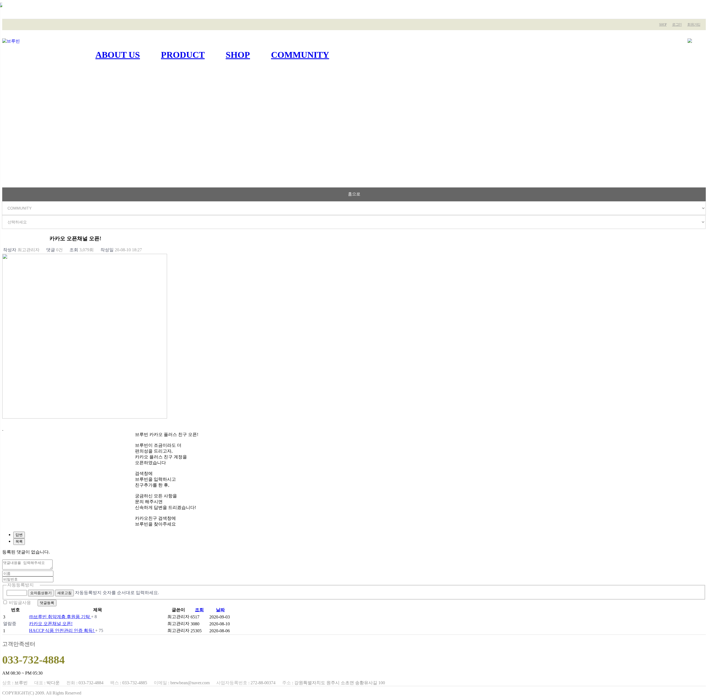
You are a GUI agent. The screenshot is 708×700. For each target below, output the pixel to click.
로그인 (677, 24)
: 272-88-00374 (245, 682)
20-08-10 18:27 (121, 249)
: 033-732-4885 (128, 682)
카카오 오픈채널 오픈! (50, 623)
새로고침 (64, 593)
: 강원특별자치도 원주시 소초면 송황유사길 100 (333, 682)
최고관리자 (21, 249)
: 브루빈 (15, 682)
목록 (19, 541)
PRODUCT (183, 55)
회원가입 (693, 24)
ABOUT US (117, 55)
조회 (199, 609)
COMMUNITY (300, 55)
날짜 (220, 609)
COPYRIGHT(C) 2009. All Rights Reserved (41, 693)
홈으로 (354, 194)
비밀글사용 (20, 602)
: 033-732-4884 (84, 682)
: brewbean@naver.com (182, 682)
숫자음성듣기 (41, 593)
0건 (54, 249)
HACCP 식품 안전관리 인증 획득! (62, 630)
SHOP (663, 24)
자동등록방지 (20, 585)
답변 (19, 535)
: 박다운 (47, 682)
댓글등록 (47, 603)
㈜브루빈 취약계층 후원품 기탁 (60, 616)
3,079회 (81, 249)
